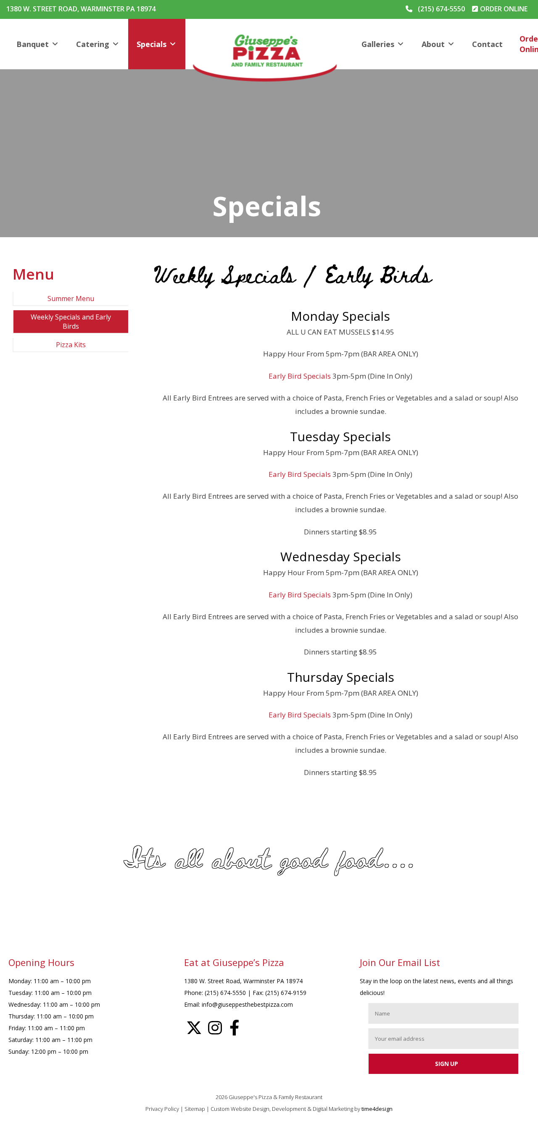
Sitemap (195, 1109)
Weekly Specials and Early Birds (71, 321)
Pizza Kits (71, 344)
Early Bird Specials (300, 376)
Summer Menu (70, 298)
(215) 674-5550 (441, 8)
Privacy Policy (162, 1109)
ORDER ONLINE (503, 8)
